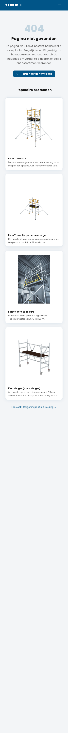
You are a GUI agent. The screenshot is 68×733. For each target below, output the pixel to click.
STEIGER (13, 5)
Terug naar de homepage (36, 73)
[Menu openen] (59, 5)
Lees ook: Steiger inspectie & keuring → (34, 407)
